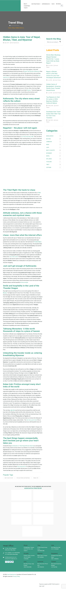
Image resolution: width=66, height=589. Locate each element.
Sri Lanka (49, 158)
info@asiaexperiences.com (10, 557)
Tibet (47, 164)
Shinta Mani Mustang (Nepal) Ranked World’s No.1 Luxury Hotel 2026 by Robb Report (53, 59)
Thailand (49, 161)
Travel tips (35, 477)
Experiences (45, 4)
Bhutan (48, 138)
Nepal (48, 156)
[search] (62, 6)
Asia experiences (21, 466)
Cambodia (49, 141)
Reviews (58, 4)
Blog (53, 4)
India (47, 144)
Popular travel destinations (23, 477)
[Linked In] (10, 562)
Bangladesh (49, 136)
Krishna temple (24, 282)
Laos (47, 147)
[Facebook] (6, 562)
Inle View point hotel (31, 420)
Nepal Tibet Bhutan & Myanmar (32, 71)
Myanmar (49, 153)
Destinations (35, 4)
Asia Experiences (11, 574)
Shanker (29, 90)
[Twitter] (8, 562)
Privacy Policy (16, 576)
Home (9, 28)
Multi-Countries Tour (27, 6)
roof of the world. (13, 256)
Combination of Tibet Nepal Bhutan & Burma (22, 445)
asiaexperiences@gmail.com (11, 558)
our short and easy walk (27, 136)
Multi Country (50, 150)
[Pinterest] (13, 562)
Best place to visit (9, 477)
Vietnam (48, 167)
